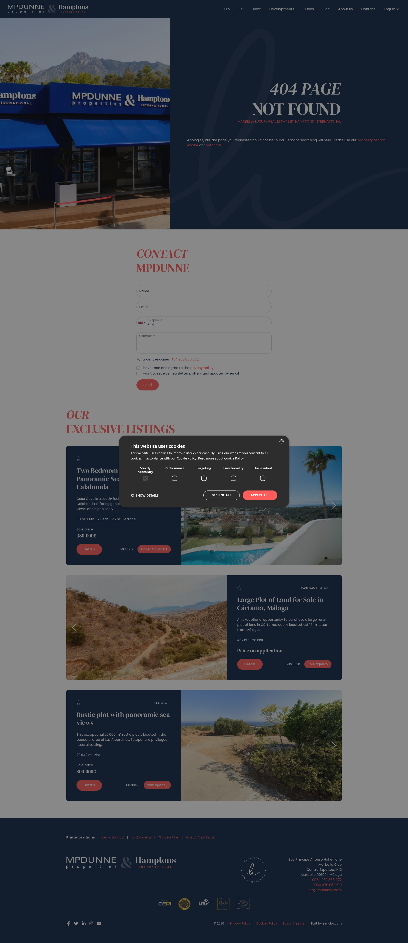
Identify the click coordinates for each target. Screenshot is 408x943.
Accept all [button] (260, 495)
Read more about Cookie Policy (221, 458)
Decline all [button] (221, 495)
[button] (145, 495)
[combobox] (281, 441)
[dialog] (204, 471)
